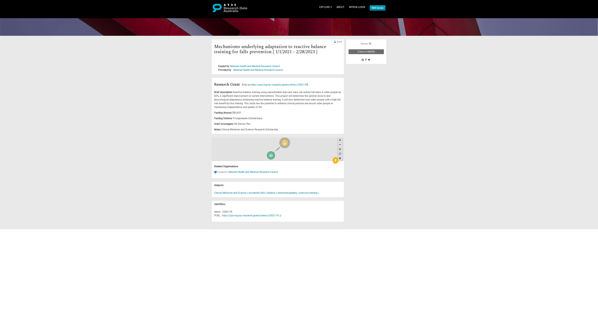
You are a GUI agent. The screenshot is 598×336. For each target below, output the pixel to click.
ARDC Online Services (22, 249)
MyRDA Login (357, 7)
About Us (15, 230)
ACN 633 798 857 (9, 272)
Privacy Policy (17, 262)
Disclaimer (15, 242)
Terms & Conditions (20, 258)
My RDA (14, 234)
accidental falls (257, 192)
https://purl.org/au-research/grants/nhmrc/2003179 (279, 84)
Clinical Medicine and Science (230, 192)
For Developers (18, 245)
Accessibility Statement (23, 266)
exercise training (308, 192)
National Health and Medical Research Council (255, 66)
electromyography (287, 192)
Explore (324, 7)
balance (271, 192)
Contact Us (15, 238)
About (340, 7)
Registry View (17, 253)
